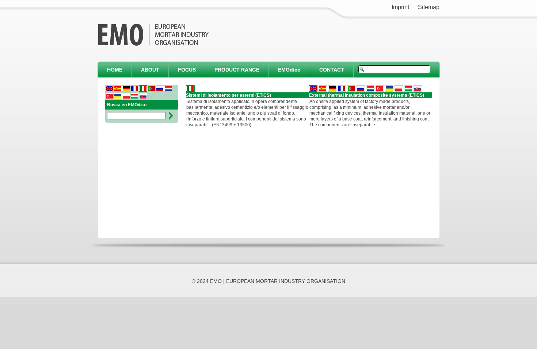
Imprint (400, 7)
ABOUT (150, 70)
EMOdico (289, 70)
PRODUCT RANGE (236, 70)
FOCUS (187, 70)
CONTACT (331, 70)
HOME (114, 70)
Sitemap (428, 7)
